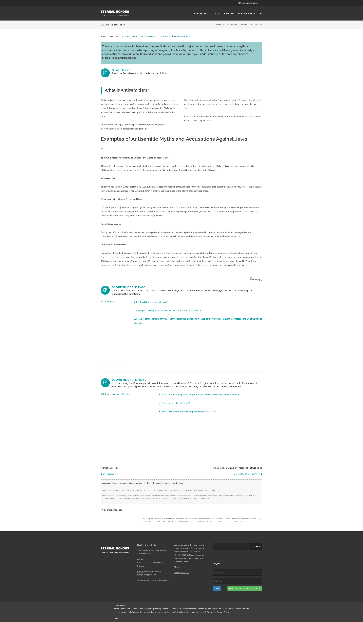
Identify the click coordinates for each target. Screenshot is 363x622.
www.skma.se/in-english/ (157, 580)
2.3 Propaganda (164, 36)
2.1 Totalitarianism (128, 36)
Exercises (243, 24)
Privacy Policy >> (224, 612)
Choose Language (250, 3)
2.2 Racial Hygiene (147, 36)
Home (218, 24)
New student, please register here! (244, 588)
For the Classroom (230, 24)
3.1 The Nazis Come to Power (247, 474)
